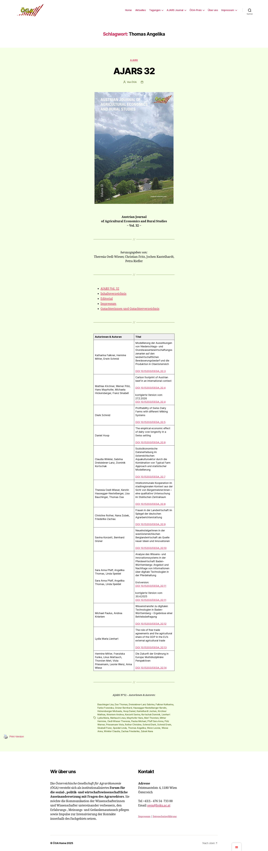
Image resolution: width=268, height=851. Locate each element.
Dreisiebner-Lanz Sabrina (142, 704)
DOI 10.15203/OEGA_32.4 (150, 387)
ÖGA (134, 82)
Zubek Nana (147, 731)
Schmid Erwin (164, 724)
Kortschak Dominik (150, 714)
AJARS (134, 60)
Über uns (213, 10)
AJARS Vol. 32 (109, 289)
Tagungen (154, 10)
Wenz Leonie (153, 728)
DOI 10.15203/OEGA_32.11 (150, 585)
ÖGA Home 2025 (63, 843)
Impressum (227, 10)
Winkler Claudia (112, 731)
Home (128, 10)
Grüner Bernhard (123, 707)
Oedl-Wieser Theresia (118, 721)
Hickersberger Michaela (109, 711)
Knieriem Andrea (115, 714)
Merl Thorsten (151, 717)
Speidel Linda (120, 728)
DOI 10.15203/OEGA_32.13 (151, 647)
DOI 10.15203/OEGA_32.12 (151, 623)
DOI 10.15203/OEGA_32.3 (150, 371)
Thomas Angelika (137, 728)
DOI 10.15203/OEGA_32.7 (150, 476)
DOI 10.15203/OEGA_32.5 (150, 422)
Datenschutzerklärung (165, 816)
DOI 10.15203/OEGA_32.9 (150, 524)
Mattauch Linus (118, 717)
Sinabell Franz (104, 728)
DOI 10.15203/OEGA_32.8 (150, 504)
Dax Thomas (121, 704)
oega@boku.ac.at (158, 805)
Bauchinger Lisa (105, 704)
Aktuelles (140, 10)
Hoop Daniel (129, 711)
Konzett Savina (132, 714)
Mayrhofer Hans (135, 717)
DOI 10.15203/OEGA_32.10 (151, 548)
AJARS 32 (134, 71)
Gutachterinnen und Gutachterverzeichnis (129, 309)
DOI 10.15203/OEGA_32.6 (150, 442)
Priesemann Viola (115, 724)
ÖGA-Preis (196, 10)
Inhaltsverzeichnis (113, 294)
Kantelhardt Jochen (147, 711)
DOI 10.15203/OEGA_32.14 (151, 667)
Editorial (106, 299)
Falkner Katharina (164, 704)
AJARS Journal (175, 10)
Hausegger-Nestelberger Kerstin (149, 707)
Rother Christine (133, 724)
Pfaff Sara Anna (155, 721)
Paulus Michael (138, 721)
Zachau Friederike (130, 731)
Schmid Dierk (149, 724)
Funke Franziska (105, 707)
